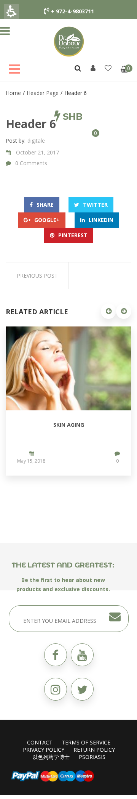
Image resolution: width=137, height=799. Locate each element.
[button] (59, 132)
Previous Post (37, 275)
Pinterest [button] (73, 235)
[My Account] (93, 67)
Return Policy (94, 749)
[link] (69, 41)
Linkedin (101, 219)
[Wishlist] (108, 67)
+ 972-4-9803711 (72, 11)
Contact (40, 742)
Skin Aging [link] (68, 424)
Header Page (43, 92)
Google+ (47, 219)
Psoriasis (92, 756)
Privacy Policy (43, 749)
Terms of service (86, 742)
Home (13, 92)
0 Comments (31, 163)
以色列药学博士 (51, 756)
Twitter (95, 204)
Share (45, 204)
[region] (68, 93)
